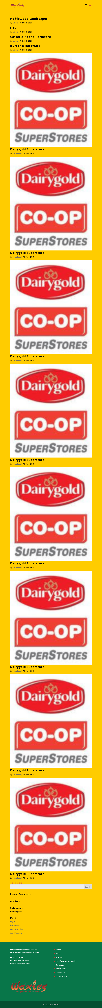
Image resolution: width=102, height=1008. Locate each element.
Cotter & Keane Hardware (30, 37)
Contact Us (60, 972)
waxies (15, 23)
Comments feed (16, 929)
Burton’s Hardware (25, 46)
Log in (12, 921)
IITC (13, 28)
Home (58, 949)
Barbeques (60, 965)
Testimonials (61, 969)
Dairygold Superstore (27, 149)
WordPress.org (16, 933)
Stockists (59, 957)
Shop (58, 953)
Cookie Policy (61, 976)
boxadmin (17, 153)
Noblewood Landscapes (29, 19)
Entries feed (15, 925)
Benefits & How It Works (66, 961)
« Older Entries (16, 883)
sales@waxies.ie (23, 963)
